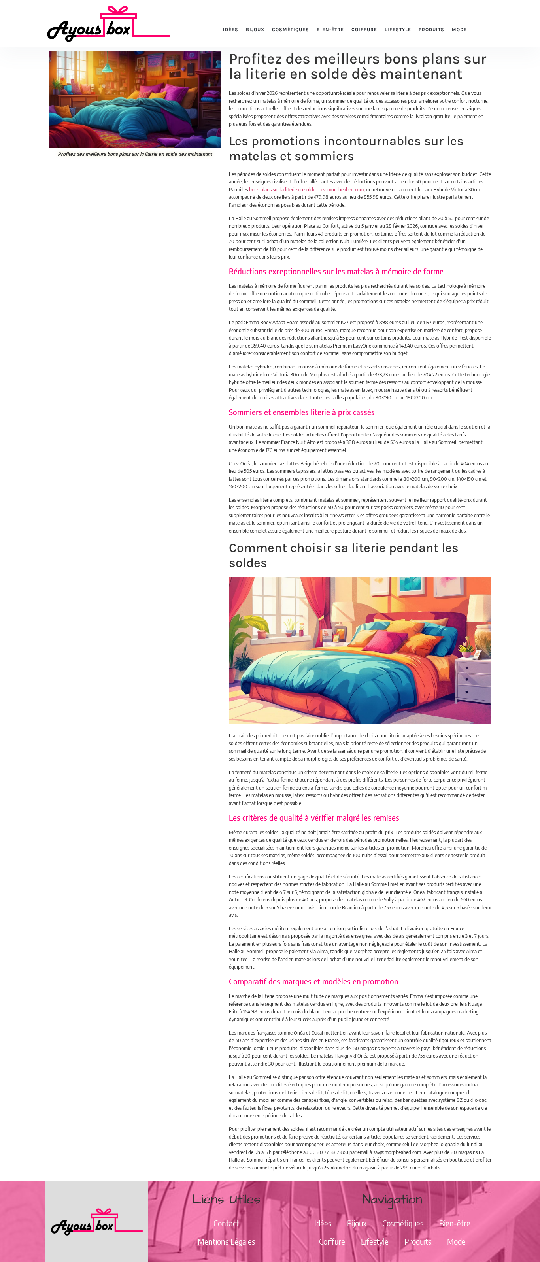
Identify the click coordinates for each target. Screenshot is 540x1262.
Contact (226, 1223)
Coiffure (364, 29)
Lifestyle (398, 29)
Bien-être (330, 29)
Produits (431, 29)
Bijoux (255, 29)
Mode (459, 29)
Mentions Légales (226, 1241)
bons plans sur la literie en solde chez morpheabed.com (306, 189)
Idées (230, 29)
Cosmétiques (290, 29)
